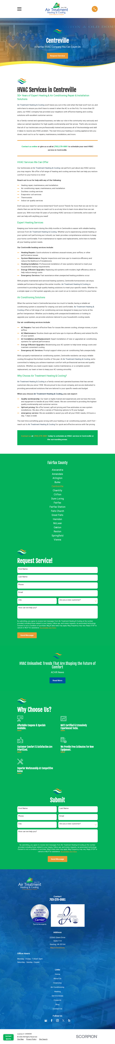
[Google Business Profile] (45, 1020)
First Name (23, 569)
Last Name (22, 577)
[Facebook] (51, 1020)
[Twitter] (63, 1020)
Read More (57, 680)
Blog (57, 1004)
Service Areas (57, 996)
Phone (21, 584)
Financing (57, 983)
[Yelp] (69, 1020)
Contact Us (57, 1009)
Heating (57, 991)
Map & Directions (57, 948)
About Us (57, 978)
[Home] (56, 9)
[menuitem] (57, 470)
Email (20, 592)
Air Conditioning (57, 987)
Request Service (57, 56)
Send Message (27, 635)
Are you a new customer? (70, 600)
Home (57, 974)
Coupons (57, 1000)
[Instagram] (57, 1020)
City (20, 600)
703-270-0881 (57, 899)
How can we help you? (27, 607)
